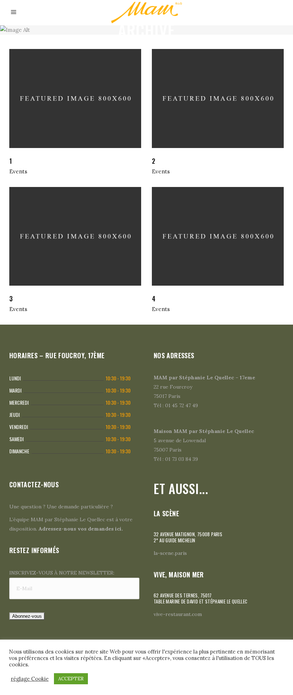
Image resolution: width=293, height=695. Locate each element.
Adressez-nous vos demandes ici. (81, 529)
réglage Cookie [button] (30, 679)
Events (18, 171)
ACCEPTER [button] (71, 679)
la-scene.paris (170, 553)
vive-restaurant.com (178, 614)
